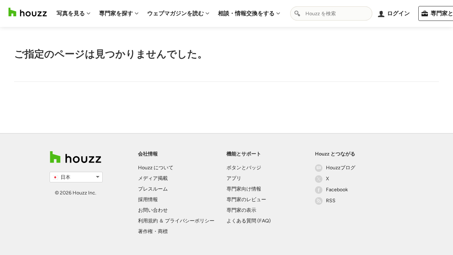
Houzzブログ (340, 168)
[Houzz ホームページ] (28, 12)
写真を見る (71, 13)
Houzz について (155, 168)
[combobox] (331, 13)
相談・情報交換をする (246, 13)
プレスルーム (153, 189)
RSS (331, 201)
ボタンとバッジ (243, 168)
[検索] (297, 13)
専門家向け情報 (243, 189)
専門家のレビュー (246, 200)
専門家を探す (116, 13)
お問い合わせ (153, 210)
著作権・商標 (153, 231)
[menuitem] (73, 13)
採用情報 (148, 200)
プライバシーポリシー (189, 221)
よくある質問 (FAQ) (248, 221)
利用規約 (148, 221)
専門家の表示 (241, 210)
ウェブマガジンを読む (175, 13)
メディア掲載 (153, 178)
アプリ (233, 178)
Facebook (337, 190)
